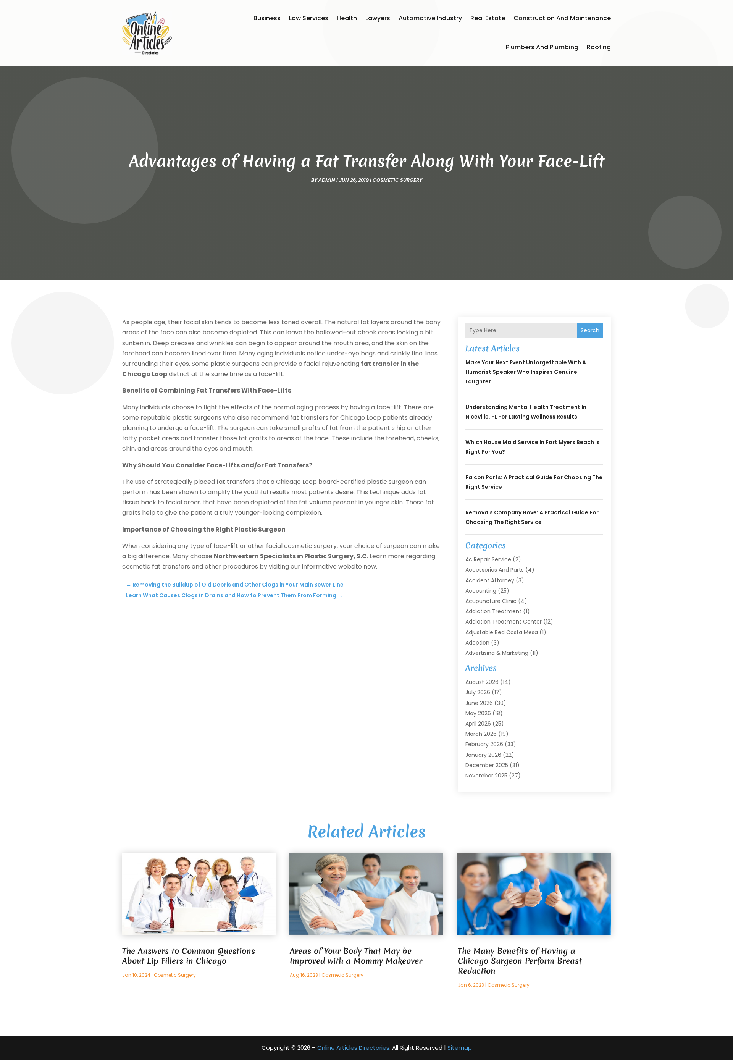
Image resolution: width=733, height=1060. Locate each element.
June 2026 (479, 703)
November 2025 (486, 775)
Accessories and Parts (494, 570)
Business (267, 18)
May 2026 (478, 713)
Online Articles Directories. (354, 1048)
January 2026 (483, 755)
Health (347, 18)
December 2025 (486, 765)
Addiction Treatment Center (503, 621)
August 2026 (482, 682)
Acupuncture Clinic (491, 601)
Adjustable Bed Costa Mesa (501, 632)
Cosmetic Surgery (397, 180)
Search (590, 330)
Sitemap (459, 1048)
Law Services (308, 18)
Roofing (599, 47)
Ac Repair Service (488, 559)
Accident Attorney (489, 580)
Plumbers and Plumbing (542, 47)
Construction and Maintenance (562, 18)
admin (326, 180)
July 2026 (477, 692)
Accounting (480, 591)
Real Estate (487, 18)
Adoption (477, 642)
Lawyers (377, 18)
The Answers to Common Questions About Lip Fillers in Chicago (188, 955)
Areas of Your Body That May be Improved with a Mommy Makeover (356, 955)
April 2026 (478, 723)
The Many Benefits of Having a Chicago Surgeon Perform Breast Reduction (520, 960)
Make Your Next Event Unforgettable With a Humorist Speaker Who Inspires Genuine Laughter (525, 372)
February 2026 (484, 744)
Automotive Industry (430, 18)
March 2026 (481, 734)
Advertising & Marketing (496, 653)
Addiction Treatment (493, 611)
